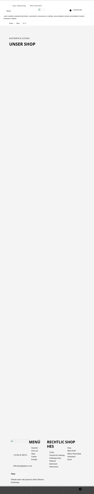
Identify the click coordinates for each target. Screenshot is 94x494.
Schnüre (50, 16)
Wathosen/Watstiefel (21, 16)
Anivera (66, 16)
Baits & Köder (8, 16)
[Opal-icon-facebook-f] (50, 481)
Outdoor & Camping (10, 18)
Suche (47, 490)
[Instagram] (56, 481)
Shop (18, 23)
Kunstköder (74, 16)
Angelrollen (42, 16)
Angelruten (33, 16)
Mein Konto (15, 490)
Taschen (81, 16)
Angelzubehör (59, 16)
